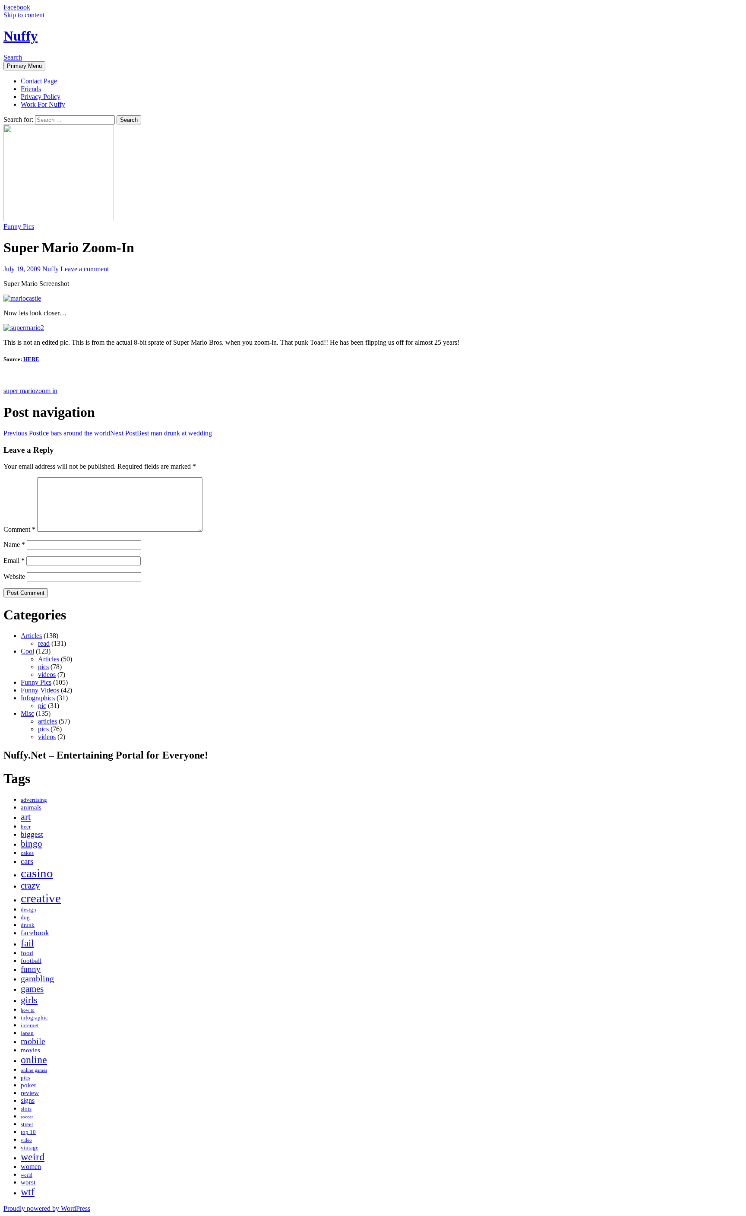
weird (32, 1156)
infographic (34, 1018)
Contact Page (39, 81)
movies (30, 1050)
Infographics (38, 698)
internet (30, 1025)
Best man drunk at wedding (161, 433)
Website (14, 576)
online (34, 1059)
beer (26, 827)
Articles (31, 635)
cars (27, 861)
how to (28, 1010)
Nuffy (20, 36)
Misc (27, 713)
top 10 (28, 1132)
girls (29, 999)
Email (14, 560)
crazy (30, 885)
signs (28, 1100)
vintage (29, 1148)
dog (25, 917)
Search (12, 57)
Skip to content (23, 15)
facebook (35, 933)
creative (41, 898)
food (27, 952)
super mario (19, 390)
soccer (27, 1116)
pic (42, 705)
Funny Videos (40, 690)
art (26, 816)
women (31, 1166)
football (31, 960)
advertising (34, 800)
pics (43, 666)
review (30, 1092)
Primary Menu (24, 66)
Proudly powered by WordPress (46, 1208)
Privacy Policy (40, 96)
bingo (31, 843)
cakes (27, 853)
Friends (31, 88)
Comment (19, 529)
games (32, 989)
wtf (28, 1191)
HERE (31, 359)
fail (27, 943)
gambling (37, 978)
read (44, 643)
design (28, 910)
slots (26, 1109)
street (27, 1124)
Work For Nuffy (43, 104)
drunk (28, 925)
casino (37, 873)
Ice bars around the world (56, 433)
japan (27, 1033)
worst (28, 1182)
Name (14, 544)
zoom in (46, 390)
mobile (33, 1041)
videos (47, 674)
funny (31, 969)
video (26, 1140)
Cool (27, 651)
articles (47, 721)
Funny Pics (18, 226)
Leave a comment (84, 269)
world (26, 1175)
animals (31, 807)
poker (28, 1085)
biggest (32, 834)
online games (34, 1070)
